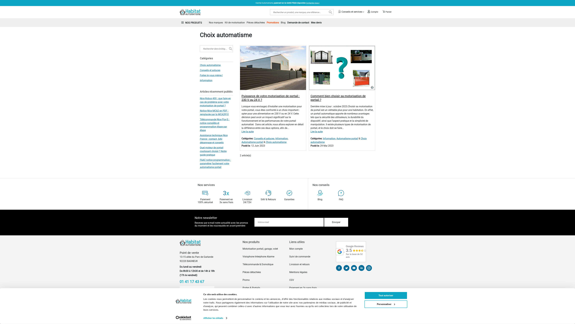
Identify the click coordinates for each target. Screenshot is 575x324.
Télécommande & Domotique (258, 264)
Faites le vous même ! (211, 75)
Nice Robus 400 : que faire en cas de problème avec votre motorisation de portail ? (215, 102)
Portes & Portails (251, 287)
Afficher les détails (213, 318)
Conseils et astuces (264, 138)
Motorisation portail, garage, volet (260, 248)
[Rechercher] (230, 48)
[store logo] (190, 12)
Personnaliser (384, 304)
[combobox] (301, 12)
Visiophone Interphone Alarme (258, 256)
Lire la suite (248, 131)
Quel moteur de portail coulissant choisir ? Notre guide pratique (213, 151)
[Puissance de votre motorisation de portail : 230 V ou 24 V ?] (273, 68)
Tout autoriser (386, 295)
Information (281, 138)
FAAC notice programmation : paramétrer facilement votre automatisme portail (215, 164)
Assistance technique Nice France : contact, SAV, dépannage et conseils (214, 139)
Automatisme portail (252, 142)
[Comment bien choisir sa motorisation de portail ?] (342, 68)
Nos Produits (193, 22)
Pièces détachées (252, 272)
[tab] (264, 242)
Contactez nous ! (313, 3)
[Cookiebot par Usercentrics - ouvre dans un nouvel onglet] (183, 318)
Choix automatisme (276, 142)
